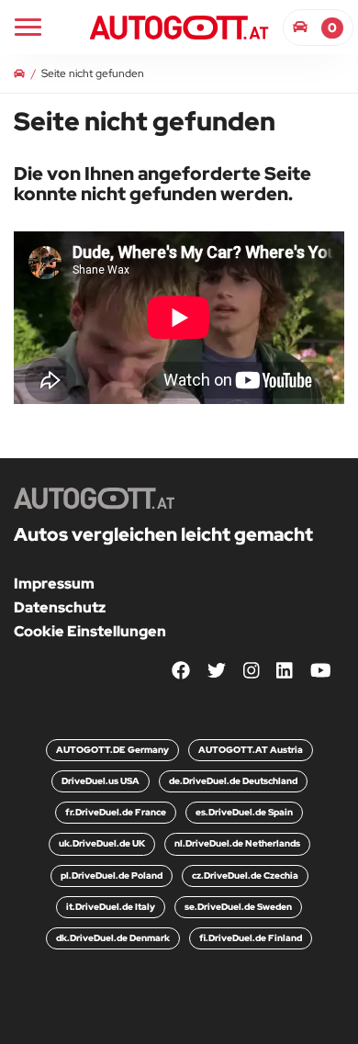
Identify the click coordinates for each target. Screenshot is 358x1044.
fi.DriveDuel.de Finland (250, 938)
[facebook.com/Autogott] (181, 671)
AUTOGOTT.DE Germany (112, 750)
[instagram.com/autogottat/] (251, 671)
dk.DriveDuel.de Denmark (113, 938)
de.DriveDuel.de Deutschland (233, 781)
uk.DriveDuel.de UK (102, 843)
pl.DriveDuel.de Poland (111, 875)
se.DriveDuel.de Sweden (238, 907)
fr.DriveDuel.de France (115, 812)
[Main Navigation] (28, 27)
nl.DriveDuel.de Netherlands (237, 843)
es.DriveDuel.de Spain (244, 812)
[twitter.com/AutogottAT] (216, 671)
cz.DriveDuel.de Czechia (245, 875)
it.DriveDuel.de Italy (110, 907)
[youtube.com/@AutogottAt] (320, 671)
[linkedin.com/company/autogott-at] (284, 671)
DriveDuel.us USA (101, 781)
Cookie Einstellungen (90, 631)
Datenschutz (60, 607)
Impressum (54, 583)
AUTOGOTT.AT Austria (250, 750)
